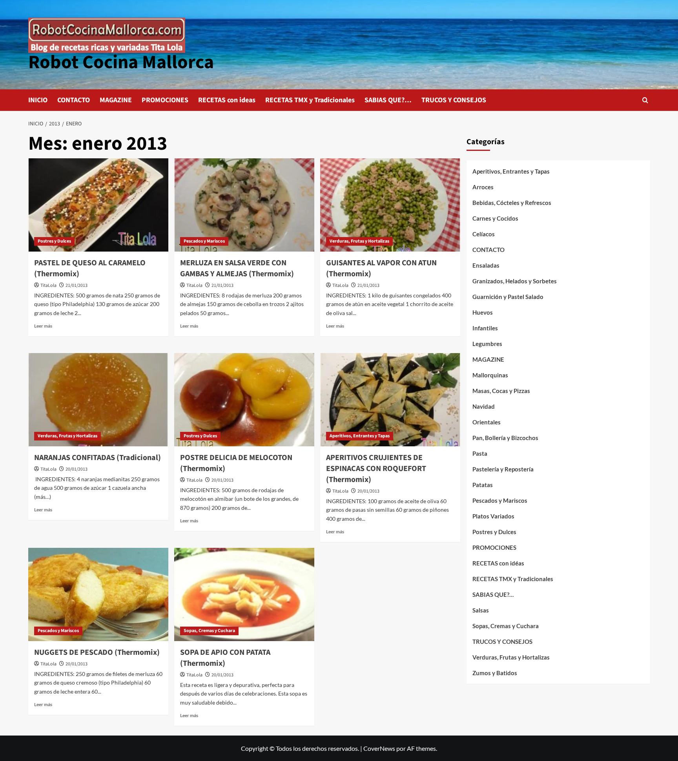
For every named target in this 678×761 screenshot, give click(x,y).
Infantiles (485, 328)
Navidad (483, 406)
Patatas (482, 484)
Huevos (482, 312)
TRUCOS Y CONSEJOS (453, 100)
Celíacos (483, 233)
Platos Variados (493, 516)
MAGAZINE (116, 100)
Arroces (483, 186)
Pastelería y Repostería (503, 469)
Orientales (486, 422)
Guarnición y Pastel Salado (507, 296)
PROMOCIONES (165, 100)
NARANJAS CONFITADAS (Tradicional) (97, 457)
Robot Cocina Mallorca (121, 62)
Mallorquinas (490, 375)
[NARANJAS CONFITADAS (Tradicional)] (98, 399)
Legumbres (487, 343)
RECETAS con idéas (498, 563)
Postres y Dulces (54, 241)
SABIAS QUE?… (388, 100)
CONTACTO (73, 100)
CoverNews (379, 748)
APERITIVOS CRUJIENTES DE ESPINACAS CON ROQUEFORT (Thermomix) (376, 468)
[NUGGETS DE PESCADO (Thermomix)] (98, 594)
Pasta (479, 453)
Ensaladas (485, 265)
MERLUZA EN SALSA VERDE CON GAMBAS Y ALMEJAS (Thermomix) (237, 268)
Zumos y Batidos (494, 672)
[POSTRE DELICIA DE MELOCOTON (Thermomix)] (244, 399)
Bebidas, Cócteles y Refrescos (511, 202)
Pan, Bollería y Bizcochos (505, 437)
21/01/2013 (76, 285)
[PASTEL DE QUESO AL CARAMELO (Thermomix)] (98, 205)
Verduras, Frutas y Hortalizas (359, 241)
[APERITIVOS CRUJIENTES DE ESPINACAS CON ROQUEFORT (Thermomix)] (390, 399)
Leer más (43, 326)
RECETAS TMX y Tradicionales (310, 100)
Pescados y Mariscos (204, 241)
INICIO (37, 100)
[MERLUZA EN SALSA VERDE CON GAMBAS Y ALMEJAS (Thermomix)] (244, 205)
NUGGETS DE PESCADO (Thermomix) (97, 652)
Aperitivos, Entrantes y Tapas (360, 436)
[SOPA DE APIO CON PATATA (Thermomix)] (244, 594)
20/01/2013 (76, 469)
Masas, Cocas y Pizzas (501, 390)
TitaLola (48, 285)
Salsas (480, 610)
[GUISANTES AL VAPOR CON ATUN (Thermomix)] (390, 205)
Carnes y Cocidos (495, 218)
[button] (645, 100)
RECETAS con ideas (226, 100)
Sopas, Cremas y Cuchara (209, 630)
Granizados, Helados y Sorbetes (514, 280)
